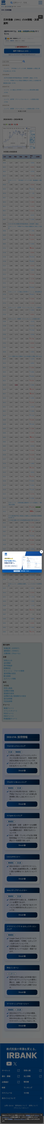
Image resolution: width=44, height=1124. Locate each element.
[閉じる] (41, 551)
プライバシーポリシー (20, 1119)
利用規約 (28, 1115)
